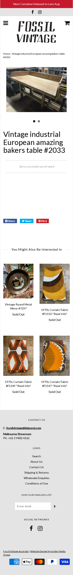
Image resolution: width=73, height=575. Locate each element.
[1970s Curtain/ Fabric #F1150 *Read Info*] (55, 284)
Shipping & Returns (36, 472)
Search (36, 456)
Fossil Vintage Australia (16, 551)
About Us (36, 461)
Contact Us (36, 467)
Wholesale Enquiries (36, 478)
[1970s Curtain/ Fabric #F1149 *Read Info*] (18, 356)
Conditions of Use (36, 483)
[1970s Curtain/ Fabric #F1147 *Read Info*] (55, 356)
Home (6, 53)
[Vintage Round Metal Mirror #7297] (18, 281)
